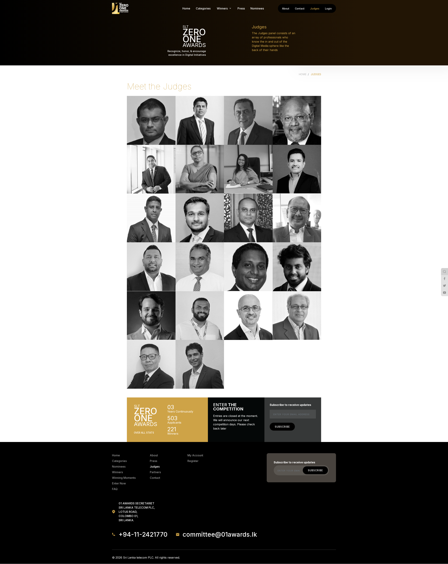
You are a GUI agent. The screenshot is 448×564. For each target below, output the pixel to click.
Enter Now (119, 483)
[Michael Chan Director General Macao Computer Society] (151, 364)
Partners (155, 472)
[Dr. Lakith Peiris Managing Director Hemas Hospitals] (151, 169)
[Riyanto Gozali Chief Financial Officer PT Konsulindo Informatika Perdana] (297, 218)
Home (186, 8)
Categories (203, 8)
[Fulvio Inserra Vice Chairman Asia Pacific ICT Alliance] (248, 315)
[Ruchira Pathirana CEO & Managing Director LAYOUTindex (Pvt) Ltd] (151, 266)
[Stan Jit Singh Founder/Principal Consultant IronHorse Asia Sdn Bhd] (297, 315)
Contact (299, 8)
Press (241, 8)
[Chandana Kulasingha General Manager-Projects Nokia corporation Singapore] (297, 169)
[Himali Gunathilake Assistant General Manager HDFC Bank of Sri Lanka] (200, 169)
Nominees (257, 8)
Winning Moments (124, 477)
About (285, 8)
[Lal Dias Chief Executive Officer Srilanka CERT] (248, 120)
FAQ (115, 489)
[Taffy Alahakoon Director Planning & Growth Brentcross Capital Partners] (200, 364)
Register (192, 461)
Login (328, 8)
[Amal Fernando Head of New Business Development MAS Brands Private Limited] (248, 218)
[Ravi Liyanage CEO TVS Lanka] (200, 120)
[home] (120, 8)
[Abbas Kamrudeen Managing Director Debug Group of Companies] (200, 218)
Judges (314, 8)
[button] (222, 8)
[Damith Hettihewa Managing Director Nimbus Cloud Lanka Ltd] (248, 266)
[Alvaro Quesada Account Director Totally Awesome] (151, 315)
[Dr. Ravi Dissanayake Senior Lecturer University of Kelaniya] (151, 218)
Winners (117, 472)
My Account (195, 455)
